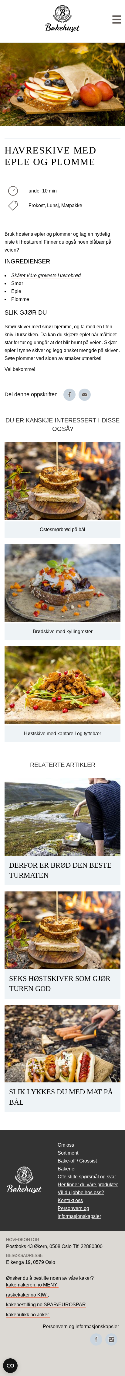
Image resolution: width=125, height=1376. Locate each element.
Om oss (66, 1145)
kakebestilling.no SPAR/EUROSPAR (46, 1304)
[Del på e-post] (85, 395)
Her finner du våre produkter (88, 1184)
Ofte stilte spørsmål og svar (87, 1176)
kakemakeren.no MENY (32, 1284)
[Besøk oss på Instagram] (111, 1339)
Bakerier (67, 1168)
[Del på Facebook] (69, 395)
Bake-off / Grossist (77, 1160)
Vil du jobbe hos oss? (81, 1192)
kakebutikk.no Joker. (28, 1314)
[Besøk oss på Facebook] (96, 1339)
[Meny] (116, 19)
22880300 (92, 1246)
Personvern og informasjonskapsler (81, 1326)
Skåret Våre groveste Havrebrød (46, 275)
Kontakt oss (70, 1200)
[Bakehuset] (62, 31)
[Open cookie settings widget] (10, 1365)
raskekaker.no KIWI (27, 1294)
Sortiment (68, 1152)
